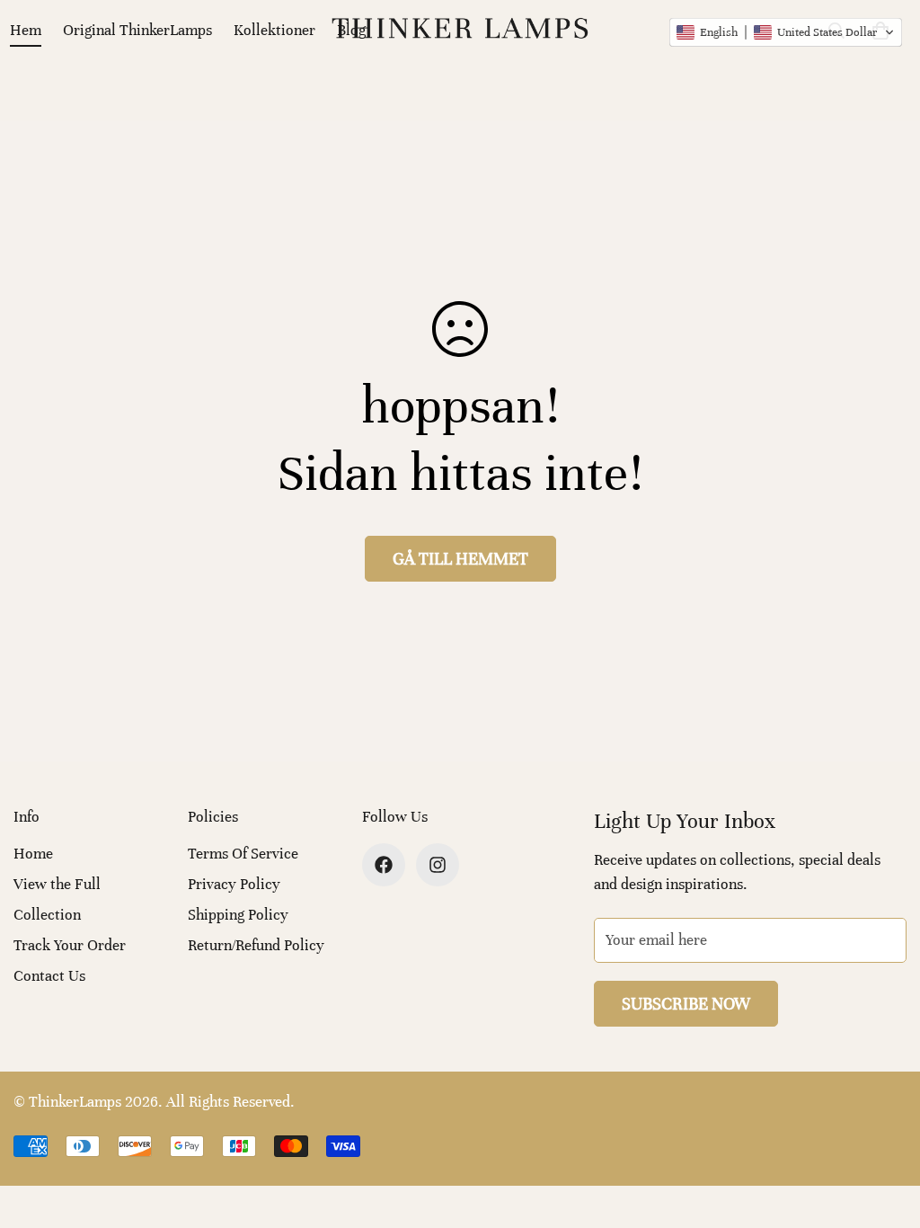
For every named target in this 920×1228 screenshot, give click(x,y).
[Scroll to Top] (885, 1130)
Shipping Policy (238, 914)
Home (33, 853)
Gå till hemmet (460, 558)
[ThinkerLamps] (460, 30)
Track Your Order (69, 945)
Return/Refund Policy (256, 945)
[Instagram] (437, 864)
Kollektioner (274, 30)
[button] (785, 32)
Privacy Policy (234, 884)
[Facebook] (383, 864)
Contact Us (49, 975)
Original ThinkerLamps (137, 30)
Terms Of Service (243, 853)
